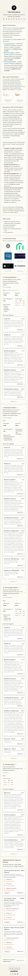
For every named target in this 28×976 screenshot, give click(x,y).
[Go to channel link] (17, 277)
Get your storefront (14, 968)
